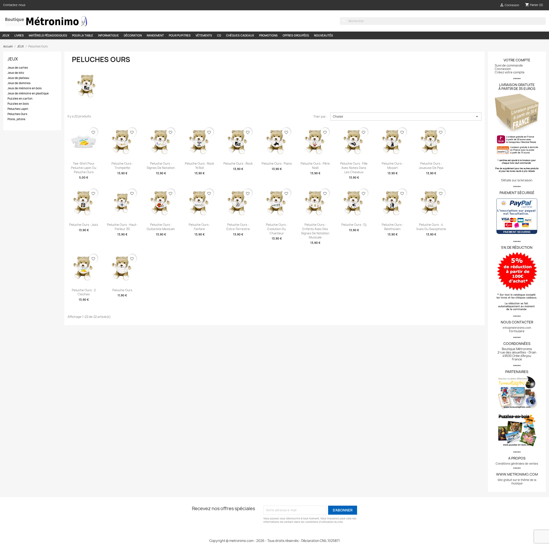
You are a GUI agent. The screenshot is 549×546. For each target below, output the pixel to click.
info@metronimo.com (517, 328)
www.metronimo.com (517, 474)
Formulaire (517, 331)
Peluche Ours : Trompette (122, 165)
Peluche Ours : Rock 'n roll (199, 165)
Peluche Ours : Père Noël (315, 165)
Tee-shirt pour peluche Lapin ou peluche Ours (83, 167)
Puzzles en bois (18, 104)
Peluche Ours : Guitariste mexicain (161, 227)
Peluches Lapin (18, 109)
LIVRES (19, 35)
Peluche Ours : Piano (277, 163)
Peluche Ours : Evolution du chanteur (276, 229)
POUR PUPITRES (180, 35)
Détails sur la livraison (516, 180)
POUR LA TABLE (82, 35)
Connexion (503, 69)
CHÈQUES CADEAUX (240, 35)
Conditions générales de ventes (517, 464)
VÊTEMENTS (204, 35)
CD (219, 35)
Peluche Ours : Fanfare (199, 227)
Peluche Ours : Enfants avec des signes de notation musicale (315, 231)
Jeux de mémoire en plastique (28, 93)
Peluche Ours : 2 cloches (84, 292)
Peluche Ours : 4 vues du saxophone (431, 227)
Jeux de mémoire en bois (25, 88)
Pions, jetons (16, 119)
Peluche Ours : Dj (354, 225)
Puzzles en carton (20, 98)
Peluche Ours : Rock (238, 163)
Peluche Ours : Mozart (392, 165)
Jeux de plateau (18, 78)
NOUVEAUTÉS (323, 35)
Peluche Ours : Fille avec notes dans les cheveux (354, 167)
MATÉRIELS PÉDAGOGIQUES (48, 35)
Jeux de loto (16, 73)
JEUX (5, 35)
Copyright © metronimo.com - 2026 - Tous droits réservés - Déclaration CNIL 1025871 (274, 540)
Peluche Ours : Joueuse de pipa (431, 165)
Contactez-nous (14, 5)
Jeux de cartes (18, 68)
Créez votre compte (510, 72)
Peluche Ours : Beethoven (392, 227)
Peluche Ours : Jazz (83, 225)
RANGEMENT (155, 35)
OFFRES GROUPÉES (296, 35)
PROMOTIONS (268, 35)
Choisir (406, 116)
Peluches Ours (17, 114)
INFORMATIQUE (108, 35)
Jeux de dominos (19, 83)
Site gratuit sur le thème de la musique (517, 481)
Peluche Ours (122, 290)
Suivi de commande (509, 65)
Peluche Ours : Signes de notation (161, 165)
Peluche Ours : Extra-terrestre (238, 227)
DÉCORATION (133, 35)
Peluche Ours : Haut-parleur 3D (122, 227)
